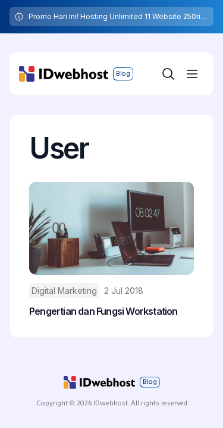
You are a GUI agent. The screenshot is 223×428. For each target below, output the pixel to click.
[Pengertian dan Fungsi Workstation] (111, 228)
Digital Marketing (64, 291)
